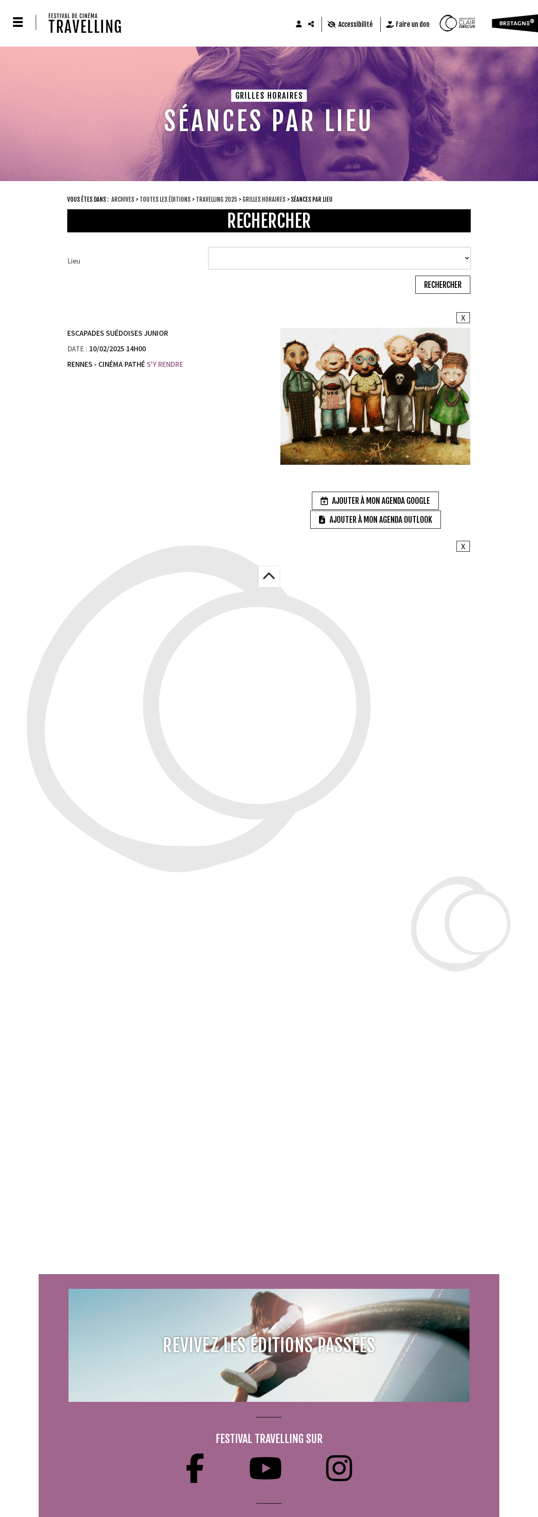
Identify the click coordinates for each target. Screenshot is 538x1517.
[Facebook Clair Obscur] (195, 1468)
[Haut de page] (269, 576)
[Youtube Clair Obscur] (265, 1468)
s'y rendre (164, 364)
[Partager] (311, 24)
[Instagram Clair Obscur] (339, 1468)
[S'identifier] (299, 24)
